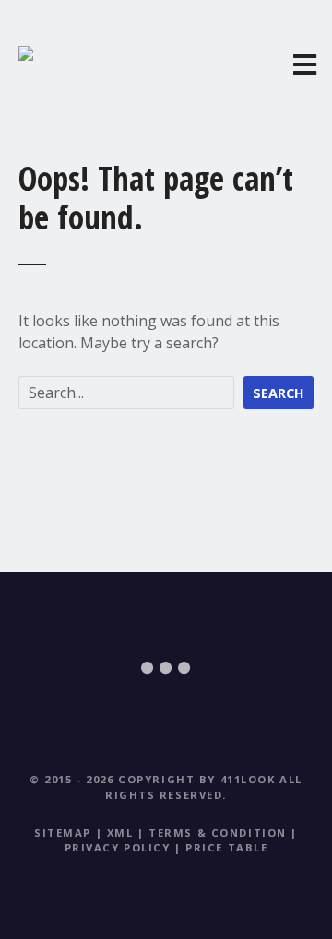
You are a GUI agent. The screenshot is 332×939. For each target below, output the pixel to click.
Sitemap (62, 832)
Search (278, 393)
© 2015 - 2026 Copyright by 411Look (152, 779)
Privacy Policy (118, 847)
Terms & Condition (217, 832)
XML (120, 832)
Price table (226, 847)
